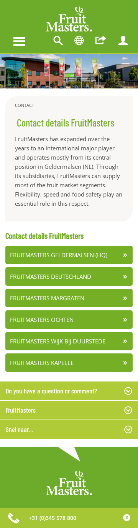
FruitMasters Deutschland (50, 276)
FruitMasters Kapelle (42, 362)
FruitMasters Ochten (42, 319)
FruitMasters (21, 410)
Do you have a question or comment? (51, 390)
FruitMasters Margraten (47, 298)
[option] (69, 71)
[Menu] (19, 40)
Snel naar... (19, 429)
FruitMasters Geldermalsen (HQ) (58, 255)
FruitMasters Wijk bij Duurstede (57, 341)
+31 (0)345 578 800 (52, 517)
